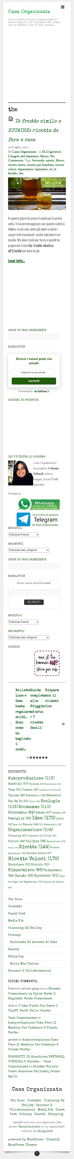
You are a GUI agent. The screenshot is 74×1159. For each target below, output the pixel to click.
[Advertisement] (37, 65)
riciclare (19, 864)
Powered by (26, 391)
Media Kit (16, 921)
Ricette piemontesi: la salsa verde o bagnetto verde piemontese (34, 993)
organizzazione (30, 830)
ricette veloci (33, 859)
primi (50, 836)
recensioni (56, 841)
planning (17, 836)
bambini (18, 784)
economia (21, 813)
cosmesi (30, 790)
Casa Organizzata (24, 152)
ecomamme (34, 807)
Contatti (15, 906)
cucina (16, 795)
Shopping (16, 956)
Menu (44, 156)
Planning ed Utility (25, 928)
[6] (43, 758)
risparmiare (25, 169)
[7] (46, 758)
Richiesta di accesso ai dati (33, 942)
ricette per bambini (40, 165)
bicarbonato (52, 784)
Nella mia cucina (24, 964)
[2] (31, 758)
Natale (31, 824)
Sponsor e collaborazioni (29, 971)
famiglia (19, 818)
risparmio (41, 169)
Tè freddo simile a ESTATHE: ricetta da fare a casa (34, 131)
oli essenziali (50, 825)
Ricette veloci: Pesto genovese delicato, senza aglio (34, 1071)
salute (24, 876)
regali (13, 848)
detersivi (35, 795)
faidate (59, 813)
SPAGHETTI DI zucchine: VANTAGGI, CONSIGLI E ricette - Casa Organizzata (36, 1061)
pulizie (36, 841)
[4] (37, 758)
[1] (28, 758)
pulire (16, 841)
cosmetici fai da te (50, 790)
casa (14, 789)
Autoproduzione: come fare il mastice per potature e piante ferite (32, 1027)
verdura (49, 882)
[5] (40, 758)
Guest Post (16, 913)
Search (13, 949)
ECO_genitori (51, 152)
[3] (34, 758)
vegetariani (33, 882)
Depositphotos (29, 1126)
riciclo (40, 864)
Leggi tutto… (16, 260)
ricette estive (17, 165)
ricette (34, 847)
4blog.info (45, 1131)
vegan (17, 882)
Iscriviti (34, 381)
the (21, 173)
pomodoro (36, 836)
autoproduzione (31, 778)
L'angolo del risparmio (23, 156)
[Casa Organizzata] (29, 13)
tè (50, 169)
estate (50, 160)
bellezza (36, 784)
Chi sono (15, 899)
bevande (38, 160)
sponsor (46, 876)
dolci (34, 802)
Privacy (14, 935)
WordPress (35, 1139)
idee (43, 818)
